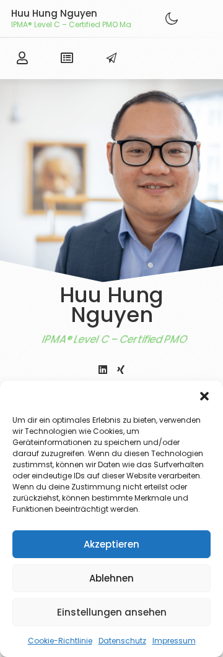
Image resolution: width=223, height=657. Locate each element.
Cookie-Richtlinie (60, 640)
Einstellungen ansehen (112, 612)
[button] (204, 396)
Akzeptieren (111, 544)
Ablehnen (111, 578)
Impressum (174, 640)
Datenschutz (122, 640)
